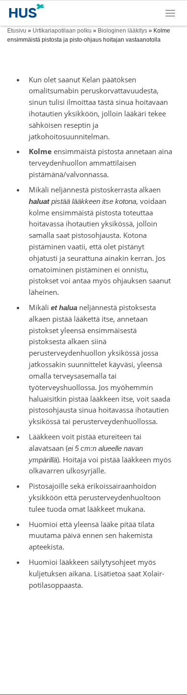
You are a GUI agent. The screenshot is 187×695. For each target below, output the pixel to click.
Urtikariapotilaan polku (62, 30)
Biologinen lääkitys (122, 30)
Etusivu (16, 30)
